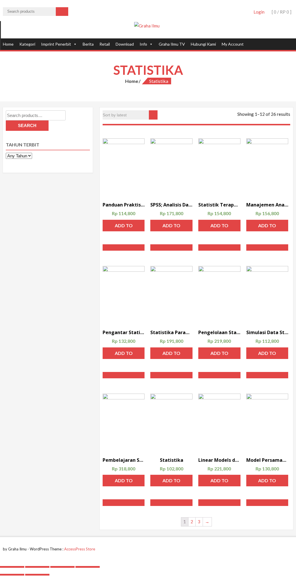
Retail (104, 44)
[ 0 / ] (281, 11)
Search (27, 125)
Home (8, 44)
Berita (88, 44)
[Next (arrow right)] (37, 575)
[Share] (37, 567)
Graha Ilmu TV (172, 44)
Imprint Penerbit (56, 44)
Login (259, 11)
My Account (233, 44)
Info (143, 44)
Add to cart (124, 227)
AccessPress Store (79, 549)
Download (125, 44)
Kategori (27, 44)
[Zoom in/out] (87, 567)
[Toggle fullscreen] (62, 567)
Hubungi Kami (203, 44)
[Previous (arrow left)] (12, 575)
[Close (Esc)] (12, 567)
